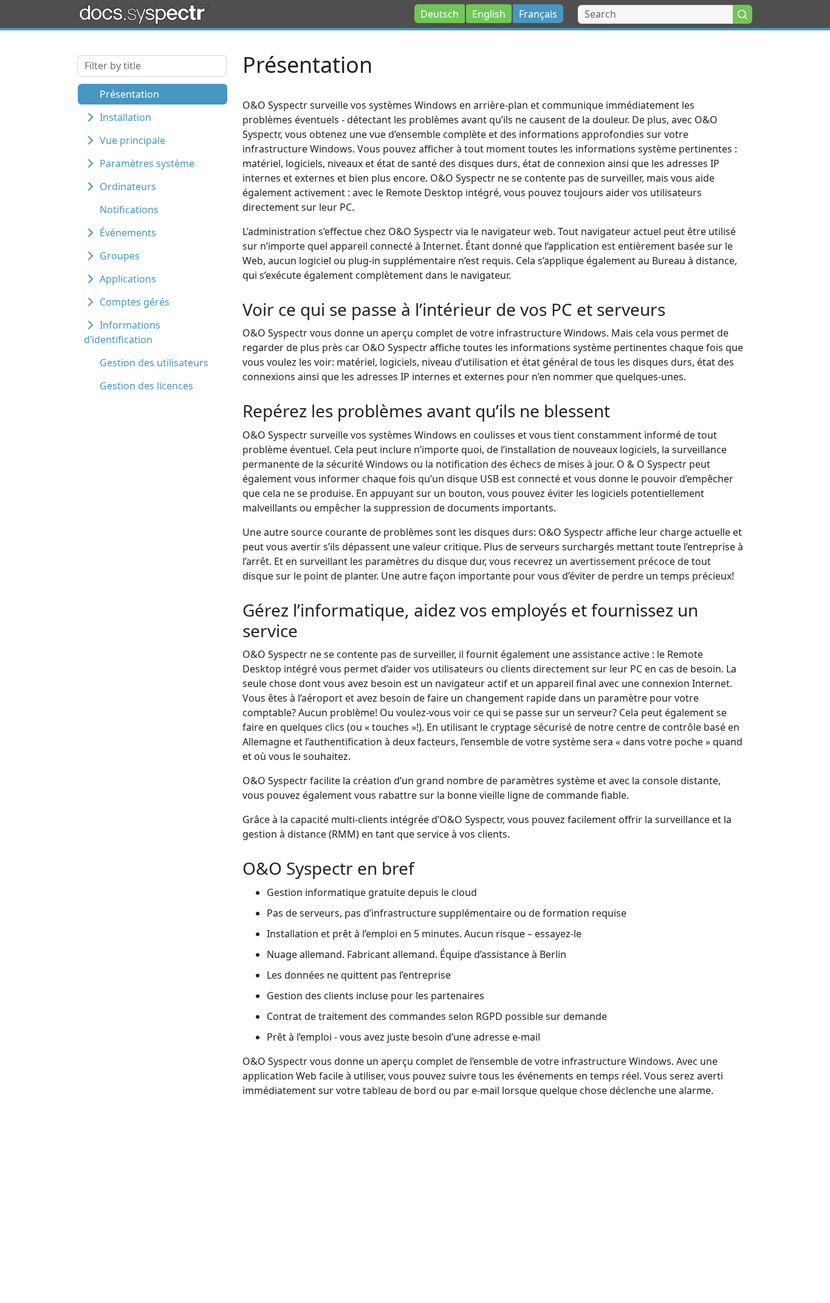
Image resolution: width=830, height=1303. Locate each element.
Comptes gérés (135, 302)
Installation (125, 117)
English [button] (489, 14)
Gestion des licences (146, 385)
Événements (128, 232)
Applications (128, 279)
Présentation (129, 94)
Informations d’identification (122, 332)
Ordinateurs (128, 186)
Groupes (120, 255)
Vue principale (132, 140)
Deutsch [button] (439, 14)
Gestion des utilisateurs (154, 362)
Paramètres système (147, 163)
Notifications (129, 209)
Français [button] (538, 14)
